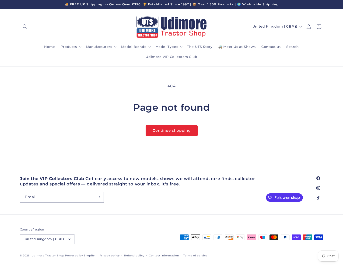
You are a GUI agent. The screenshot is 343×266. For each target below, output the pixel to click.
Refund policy (134, 255)
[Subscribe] (98, 197)
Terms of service (195, 255)
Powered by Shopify (80, 255)
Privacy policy (109, 255)
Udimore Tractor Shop (48, 255)
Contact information (164, 255)
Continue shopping (172, 130)
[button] (25, 26)
